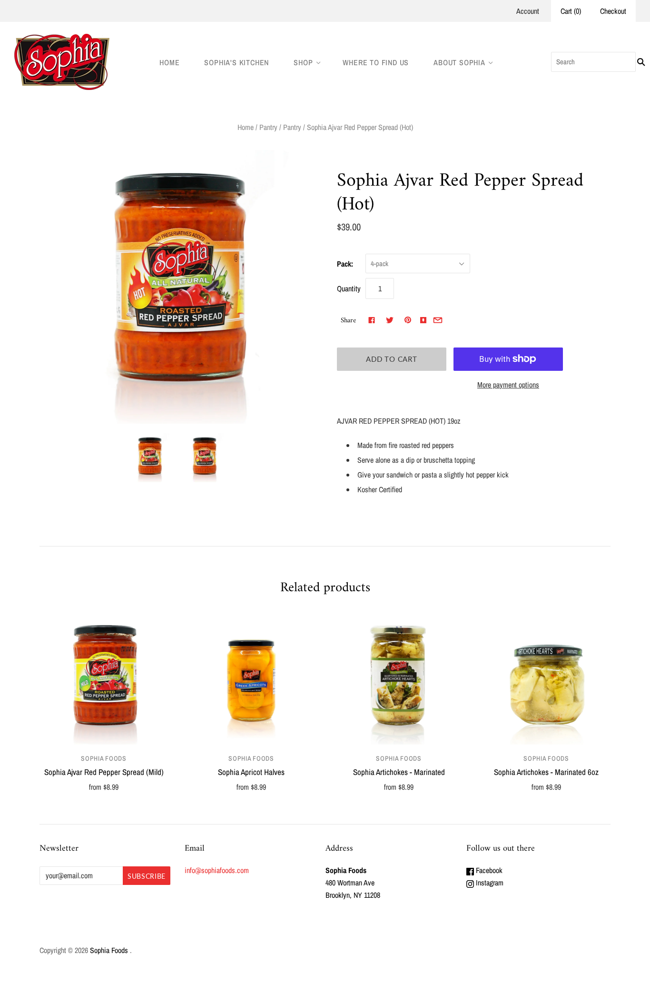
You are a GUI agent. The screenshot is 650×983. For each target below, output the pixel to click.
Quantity (349, 288)
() (571, 11)
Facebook (488, 870)
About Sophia (459, 62)
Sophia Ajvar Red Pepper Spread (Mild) (104, 771)
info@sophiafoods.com (217, 870)
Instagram (488, 882)
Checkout (613, 11)
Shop (303, 62)
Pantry (268, 127)
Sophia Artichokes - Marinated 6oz (546, 771)
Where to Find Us (376, 62)
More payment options (508, 384)
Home (169, 62)
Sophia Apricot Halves (251, 771)
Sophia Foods (103, 758)
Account (527, 11)
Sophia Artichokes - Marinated (399, 771)
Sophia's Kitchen (236, 62)
